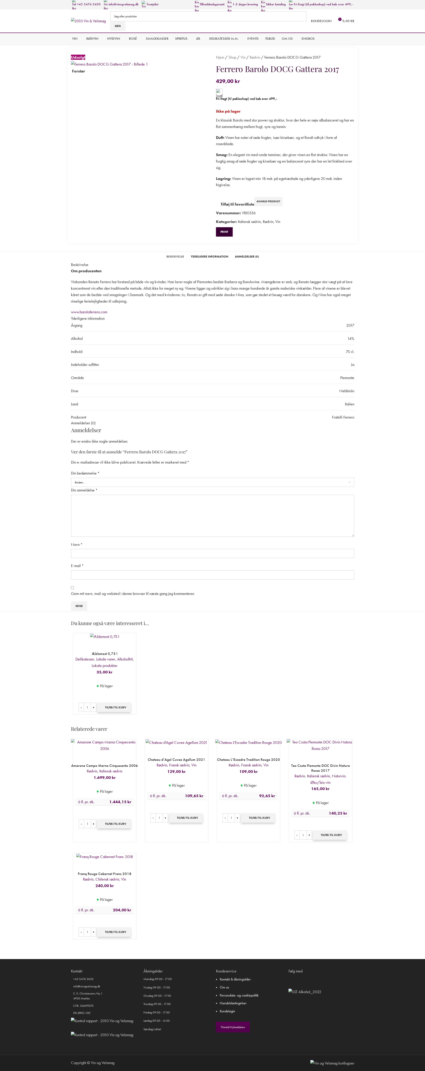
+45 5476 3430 (88, 4)
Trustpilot (152, 4)
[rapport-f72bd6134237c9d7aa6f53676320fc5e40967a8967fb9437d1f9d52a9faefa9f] (102, 1021)
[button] (114, 707)
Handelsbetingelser (233, 1003)
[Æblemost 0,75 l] (105, 636)
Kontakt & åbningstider (235, 979)
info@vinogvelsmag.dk (123, 4)
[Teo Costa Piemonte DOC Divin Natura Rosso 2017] (320, 745)
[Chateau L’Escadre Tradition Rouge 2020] (248, 742)
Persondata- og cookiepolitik (239, 995)
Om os (224, 987)
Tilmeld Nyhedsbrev (233, 1027)
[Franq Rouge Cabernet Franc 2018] (105, 856)
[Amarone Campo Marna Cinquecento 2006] (105, 745)
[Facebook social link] (291, 979)
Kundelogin (227, 1011)
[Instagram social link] (297, 979)
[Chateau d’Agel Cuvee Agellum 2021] (176, 742)
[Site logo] (88, 20)
